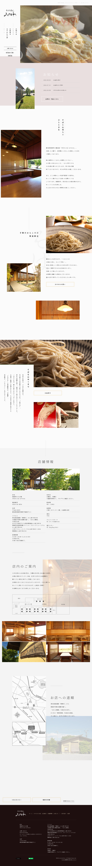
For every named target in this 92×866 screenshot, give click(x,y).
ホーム (4, 30)
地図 (86, 59)
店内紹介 (77, 59)
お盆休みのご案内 (58, 85)
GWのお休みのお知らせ (59, 90)
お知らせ (16, 31)
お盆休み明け (57, 80)
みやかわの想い (60, 284)
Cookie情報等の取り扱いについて (69, 859)
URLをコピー (17, 800)
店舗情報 (13, 31)
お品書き (10, 31)
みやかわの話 (7, 33)
